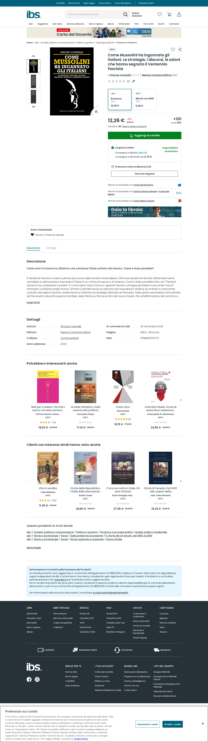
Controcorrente (69, 338)
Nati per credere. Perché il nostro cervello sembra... (48, 408)
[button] (126, 14)
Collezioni (58, 627)
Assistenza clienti (146, 3)
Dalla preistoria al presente (86, 535)
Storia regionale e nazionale (87, 539)
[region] (104, 724)
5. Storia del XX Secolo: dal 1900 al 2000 (129, 535)
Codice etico (130, 690)
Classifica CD (86, 618)
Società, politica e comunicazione (54, 532)
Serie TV (110, 627)
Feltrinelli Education (163, 691)
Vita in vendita (48, 488)
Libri (29, 532)
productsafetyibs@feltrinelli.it (110, 592)
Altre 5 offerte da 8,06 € (134, 126)
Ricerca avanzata (137, 14)
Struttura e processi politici (116, 532)
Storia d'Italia (114, 539)
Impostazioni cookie (147, 724)
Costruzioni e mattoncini (139, 615)
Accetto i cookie (172, 724)
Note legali (34, 548)
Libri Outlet (32, 622)
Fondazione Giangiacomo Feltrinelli (167, 685)
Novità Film (111, 613)
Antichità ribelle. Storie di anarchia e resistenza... (160, 408)
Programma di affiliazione (137, 676)
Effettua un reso (102, 681)
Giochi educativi (141, 621)
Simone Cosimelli (120, 75)
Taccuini (164, 613)
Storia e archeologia (46, 535)
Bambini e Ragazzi (115, 631)
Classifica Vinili (87, 631)
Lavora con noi (131, 685)
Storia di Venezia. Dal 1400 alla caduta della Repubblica (160, 490)
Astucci (163, 631)
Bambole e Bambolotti (138, 632)
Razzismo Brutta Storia (165, 696)
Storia (64, 535)
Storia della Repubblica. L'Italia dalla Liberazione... (85, 490)
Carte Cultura (104, 3)
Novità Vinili (85, 627)
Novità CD (85, 613)
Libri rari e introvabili (63, 618)
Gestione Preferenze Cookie (108, 690)
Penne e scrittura (168, 622)
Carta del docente (123, 3)
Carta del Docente (143, 185)
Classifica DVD (113, 618)
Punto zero (123, 407)
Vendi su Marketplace (134, 681)
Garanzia (99, 685)
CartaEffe (60, 3)
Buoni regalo (89, 3)
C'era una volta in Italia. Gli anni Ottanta (123, 490)
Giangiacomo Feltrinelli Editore (165, 678)
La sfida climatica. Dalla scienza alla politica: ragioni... (85, 408)
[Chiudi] (202, 723)
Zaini (162, 627)
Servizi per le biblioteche (135, 672)
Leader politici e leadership (151, 532)
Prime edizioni (60, 613)
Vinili (82, 622)
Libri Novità (32, 613)
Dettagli (51, 248)
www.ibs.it (60, 579)
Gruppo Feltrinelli (162, 672)
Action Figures (140, 637)
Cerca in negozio (145, 173)
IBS (120, 126)
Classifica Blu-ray (115, 622)
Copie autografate (62, 622)
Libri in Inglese (33, 627)
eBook (30, 631)
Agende (163, 618)
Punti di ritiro (74, 3)
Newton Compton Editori (157, 75)
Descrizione (33, 248)
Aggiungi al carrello (147, 135)
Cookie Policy (81, 738)
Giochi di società (141, 625)
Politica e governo (87, 532)
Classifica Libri (34, 618)
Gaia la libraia (72, 685)
